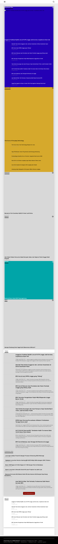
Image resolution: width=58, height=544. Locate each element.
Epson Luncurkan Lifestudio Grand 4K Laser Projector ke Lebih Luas (23, 469)
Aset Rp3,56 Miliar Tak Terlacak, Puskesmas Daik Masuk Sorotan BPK (27, 78)
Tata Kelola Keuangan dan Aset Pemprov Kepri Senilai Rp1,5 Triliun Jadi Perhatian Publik (31, 64)
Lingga (17, 357)
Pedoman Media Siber (8, 542)
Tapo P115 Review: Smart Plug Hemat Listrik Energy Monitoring (26, 151)
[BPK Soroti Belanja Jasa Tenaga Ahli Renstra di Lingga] (28, 447)
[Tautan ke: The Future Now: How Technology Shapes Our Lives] (8, 147)
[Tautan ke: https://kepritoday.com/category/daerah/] (53, 216)
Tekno (36, 540)
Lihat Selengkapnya (29, 493)
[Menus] (5, 1)
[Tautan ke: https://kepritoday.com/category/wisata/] (53, 262)
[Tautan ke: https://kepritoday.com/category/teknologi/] (53, 88)
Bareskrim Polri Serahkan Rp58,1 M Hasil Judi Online (19, 213)
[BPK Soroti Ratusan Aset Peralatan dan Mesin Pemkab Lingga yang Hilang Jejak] (21, 393)
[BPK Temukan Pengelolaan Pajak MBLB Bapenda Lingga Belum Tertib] (23, 404)
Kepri (16, 368)
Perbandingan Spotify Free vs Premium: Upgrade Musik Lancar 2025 (27, 156)
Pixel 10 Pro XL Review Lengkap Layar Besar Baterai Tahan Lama (26, 160)
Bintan (17, 433)
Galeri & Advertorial (19, 423)
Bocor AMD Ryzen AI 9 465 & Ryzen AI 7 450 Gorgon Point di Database (24, 465)
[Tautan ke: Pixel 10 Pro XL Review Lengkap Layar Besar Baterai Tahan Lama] (8, 161)
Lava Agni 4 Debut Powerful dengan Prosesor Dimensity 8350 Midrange (24, 455)
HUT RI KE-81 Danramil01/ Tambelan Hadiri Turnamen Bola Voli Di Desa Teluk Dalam (30, 68)
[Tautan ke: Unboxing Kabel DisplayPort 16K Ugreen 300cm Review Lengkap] (8, 170)
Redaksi (40, 540)
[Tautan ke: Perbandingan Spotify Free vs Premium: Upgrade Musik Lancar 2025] (8, 157)
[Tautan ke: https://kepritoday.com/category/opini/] (53, 300)
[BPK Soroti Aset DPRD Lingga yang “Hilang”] (23, 382)
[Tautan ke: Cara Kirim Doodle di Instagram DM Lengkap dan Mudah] (8, 165)
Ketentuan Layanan (42, 542)
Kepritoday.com (8, 540)
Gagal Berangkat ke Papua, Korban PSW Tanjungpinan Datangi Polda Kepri (28, 83)
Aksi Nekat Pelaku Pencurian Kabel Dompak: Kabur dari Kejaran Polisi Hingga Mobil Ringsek (27, 257)
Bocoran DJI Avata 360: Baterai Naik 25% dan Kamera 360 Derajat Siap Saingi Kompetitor (26, 474)
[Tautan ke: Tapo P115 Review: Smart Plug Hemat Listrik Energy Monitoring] (8, 152)
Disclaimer (17, 542)
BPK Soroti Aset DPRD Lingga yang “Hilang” (21, 48)
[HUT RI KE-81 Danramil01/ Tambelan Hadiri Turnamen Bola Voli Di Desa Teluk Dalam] (25, 437)
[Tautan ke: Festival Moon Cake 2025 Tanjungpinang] (29, 280)
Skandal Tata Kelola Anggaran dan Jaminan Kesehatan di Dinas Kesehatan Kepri (30, 43)
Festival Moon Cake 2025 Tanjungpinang (15, 298)
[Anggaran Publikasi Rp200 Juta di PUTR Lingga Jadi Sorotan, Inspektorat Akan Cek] (50, 360)
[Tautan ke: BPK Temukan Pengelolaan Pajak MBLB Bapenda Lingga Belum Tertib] (8, 60)
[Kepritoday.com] (29, 2)
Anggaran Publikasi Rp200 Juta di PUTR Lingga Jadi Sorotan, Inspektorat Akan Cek (27, 39)
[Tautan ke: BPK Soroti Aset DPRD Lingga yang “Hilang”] (8, 49)
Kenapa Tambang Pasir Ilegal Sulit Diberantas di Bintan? (20, 347)
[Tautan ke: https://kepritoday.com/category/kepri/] (53, 7)
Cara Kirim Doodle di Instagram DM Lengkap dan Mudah (24, 164)
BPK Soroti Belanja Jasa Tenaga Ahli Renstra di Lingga (24, 73)
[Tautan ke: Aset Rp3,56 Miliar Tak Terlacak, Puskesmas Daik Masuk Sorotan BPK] (8, 79)
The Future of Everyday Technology (14, 140)
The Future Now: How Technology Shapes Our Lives (23, 144)
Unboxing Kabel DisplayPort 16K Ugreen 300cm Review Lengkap (26, 169)
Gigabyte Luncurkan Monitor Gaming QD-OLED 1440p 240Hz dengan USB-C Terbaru (27, 460)
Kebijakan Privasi (32, 542)
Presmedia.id (23, 540)
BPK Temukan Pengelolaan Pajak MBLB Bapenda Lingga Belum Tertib (27, 58)
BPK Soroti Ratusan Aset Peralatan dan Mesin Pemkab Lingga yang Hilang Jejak (30, 53)
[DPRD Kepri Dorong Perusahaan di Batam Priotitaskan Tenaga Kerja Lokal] (51, 426)
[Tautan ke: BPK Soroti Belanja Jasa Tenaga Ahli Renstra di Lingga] (8, 74)
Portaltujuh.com (30, 540)
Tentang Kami (24, 542)
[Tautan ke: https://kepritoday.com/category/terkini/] (53, 173)
